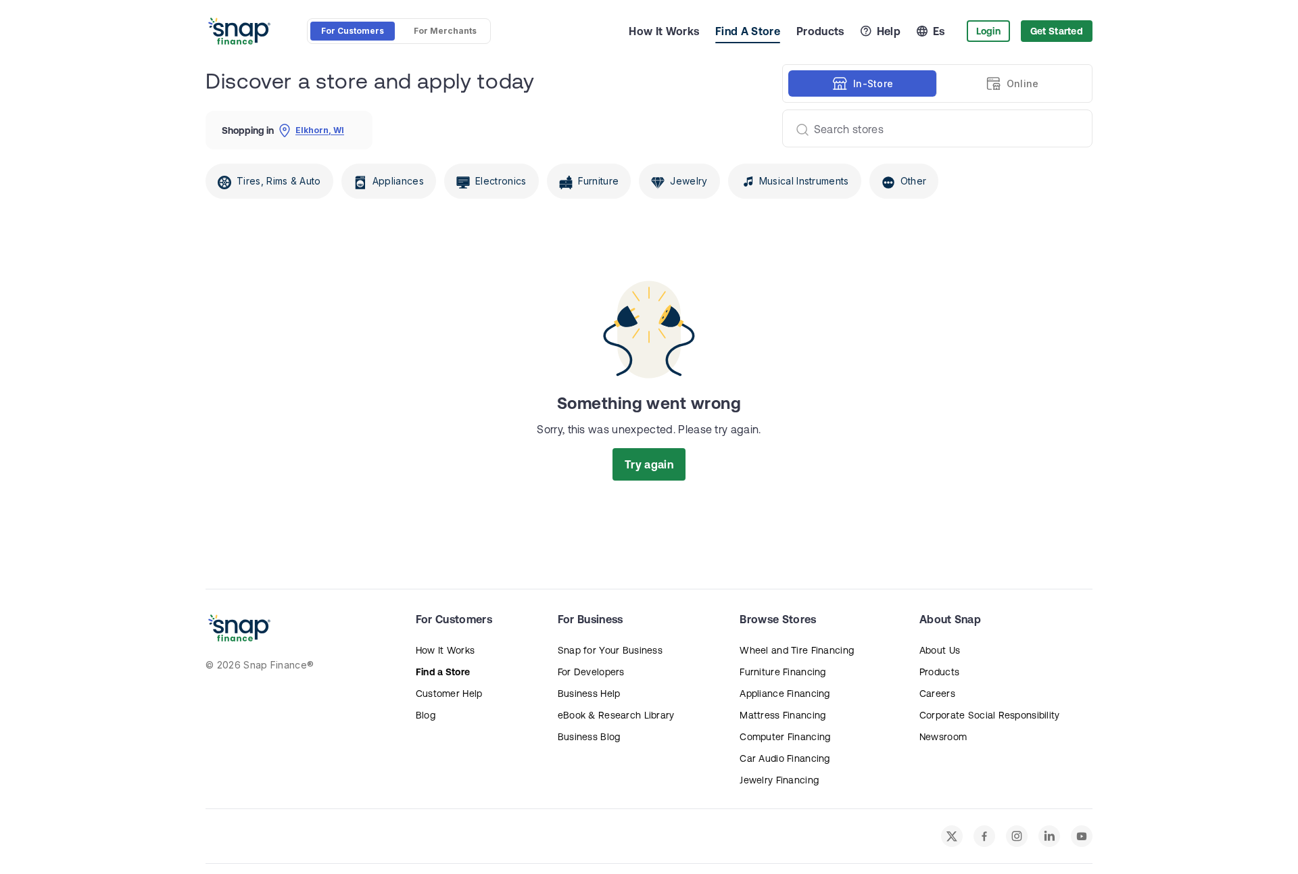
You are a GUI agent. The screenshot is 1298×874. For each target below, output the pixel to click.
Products (820, 31)
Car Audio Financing (785, 758)
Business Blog (589, 736)
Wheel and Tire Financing (797, 650)
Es (939, 31)
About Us (939, 650)
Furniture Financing (782, 671)
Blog (425, 715)
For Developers (591, 671)
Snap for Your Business (610, 650)
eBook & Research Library (616, 715)
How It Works (664, 31)
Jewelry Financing (779, 780)
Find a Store (443, 671)
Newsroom (943, 736)
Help (888, 31)
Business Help (589, 693)
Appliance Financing (785, 693)
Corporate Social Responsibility (989, 715)
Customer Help (449, 693)
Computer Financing (785, 736)
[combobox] (932, 128)
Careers (937, 693)
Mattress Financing (782, 715)
